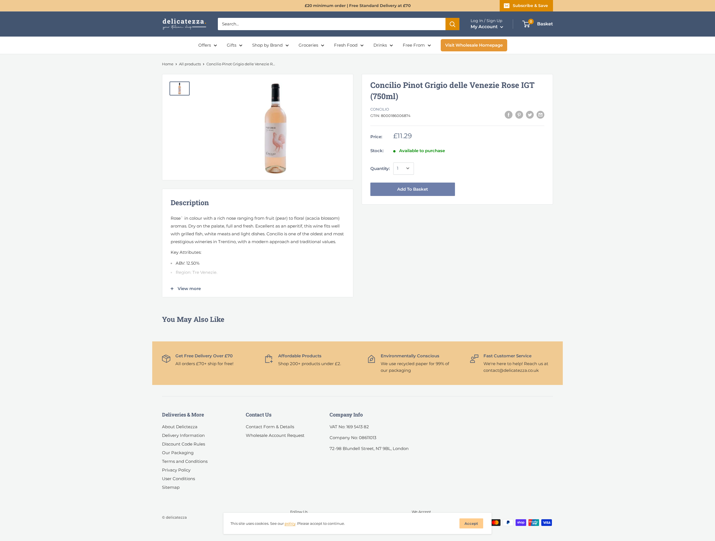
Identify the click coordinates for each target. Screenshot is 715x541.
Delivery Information (183, 435)
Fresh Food (346, 45)
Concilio (379, 109)
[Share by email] (540, 115)
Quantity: (380, 168)
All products (190, 64)
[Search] (452, 24)
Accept (471, 523)
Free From (414, 45)
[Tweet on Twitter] (530, 115)
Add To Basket (412, 188)
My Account (485, 26)
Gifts (231, 45)
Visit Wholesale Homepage (474, 45)
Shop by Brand (267, 45)
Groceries (308, 45)
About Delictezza (179, 426)
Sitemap (171, 487)
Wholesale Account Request (275, 435)
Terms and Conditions (185, 461)
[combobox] (331, 24)
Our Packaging (178, 452)
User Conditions (178, 478)
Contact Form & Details (270, 426)
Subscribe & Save (530, 5)
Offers (204, 45)
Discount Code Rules (183, 444)
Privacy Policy (176, 470)
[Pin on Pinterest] (519, 115)
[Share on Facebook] (509, 115)
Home (167, 64)
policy (290, 523)
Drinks (380, 45)
